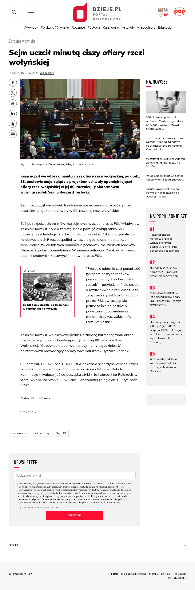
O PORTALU (113, 574)
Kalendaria (111, 27)
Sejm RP (61, 433)
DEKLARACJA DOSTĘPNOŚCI (133, 574)
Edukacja (165, 27)
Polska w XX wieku (55, 27)
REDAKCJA (153, 574)
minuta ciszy (42, 433)
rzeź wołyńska (20, 433)
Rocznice (78, 27)
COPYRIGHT (167, 574)
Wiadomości (47, 72)
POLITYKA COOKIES (177, 578)
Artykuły (128, 27)
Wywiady (31, 27)
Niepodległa (146, 27)
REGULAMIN (180, 574)
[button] (185, 546)
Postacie (94, 27)
